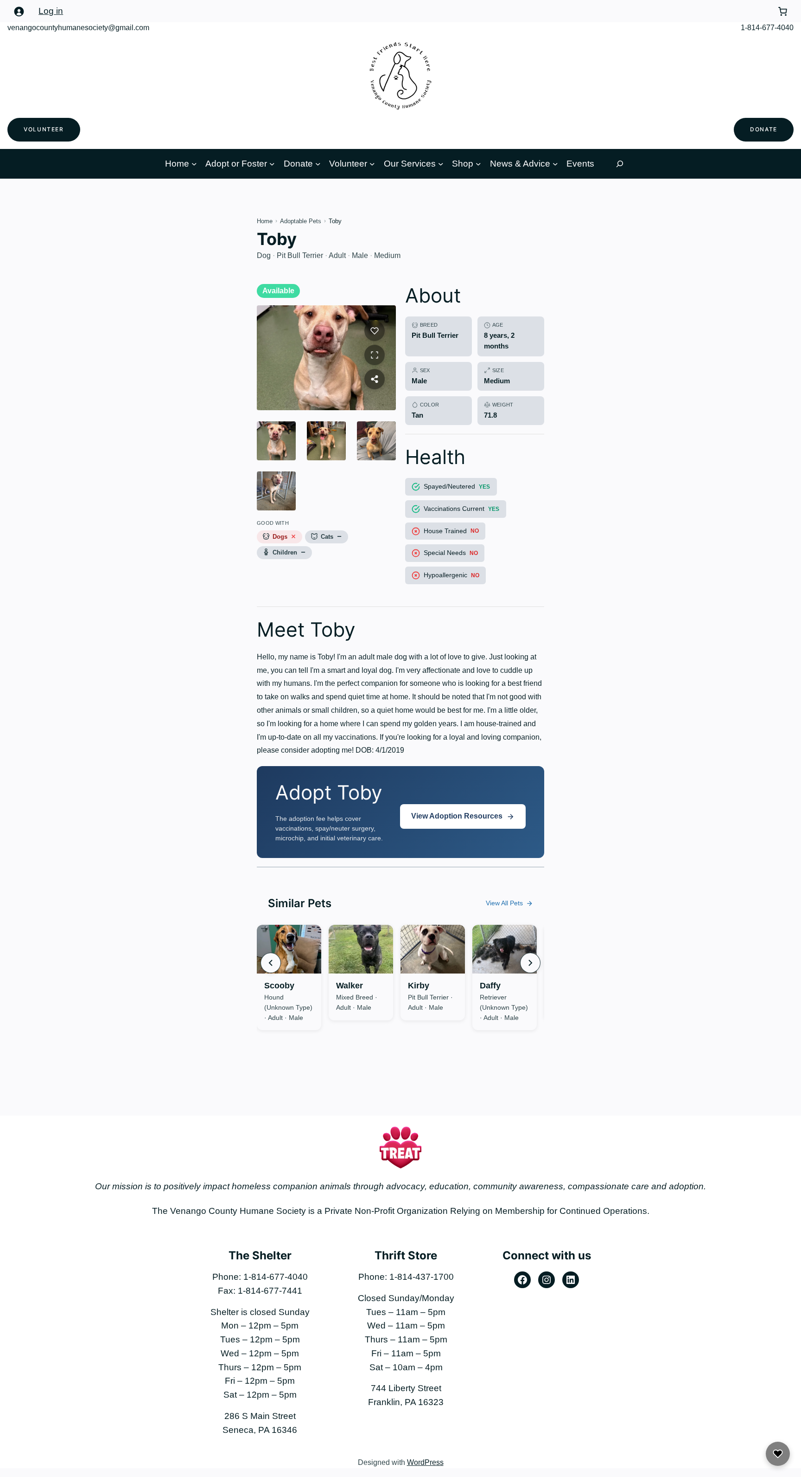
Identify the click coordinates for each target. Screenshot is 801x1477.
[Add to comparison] (307, 942)
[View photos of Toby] (326, 357)
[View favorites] (778, 1454)
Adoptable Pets (300, 221)
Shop (462, 163)
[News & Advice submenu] (555, 164)
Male (360, 255)
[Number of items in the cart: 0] (782, 11)
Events (580, 163)
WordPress (425, 1462)
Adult (337, 255)
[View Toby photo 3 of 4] (376, 440)
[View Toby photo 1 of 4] (276, 440)
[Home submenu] (194, 164)
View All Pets (504, 903)
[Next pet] (530, 963)
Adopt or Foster (236, 163)
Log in (50, 11)
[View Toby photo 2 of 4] (326, 440)
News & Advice (520, 163)
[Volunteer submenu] (372, 164)
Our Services (410, 163)
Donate (763, 129)
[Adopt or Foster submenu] (272, 164)
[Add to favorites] (287, 942)
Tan (417, 415)
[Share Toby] (374, 379)
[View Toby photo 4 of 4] (276, 490)
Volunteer (44, 129)
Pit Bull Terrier (300, 255)
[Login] (18, 11)
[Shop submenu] (478, 164)
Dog (264, 255)
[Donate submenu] (318, 164)
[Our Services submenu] (441, 164)
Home (177, 163)
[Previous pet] (271, 963)
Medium (387, 255)
